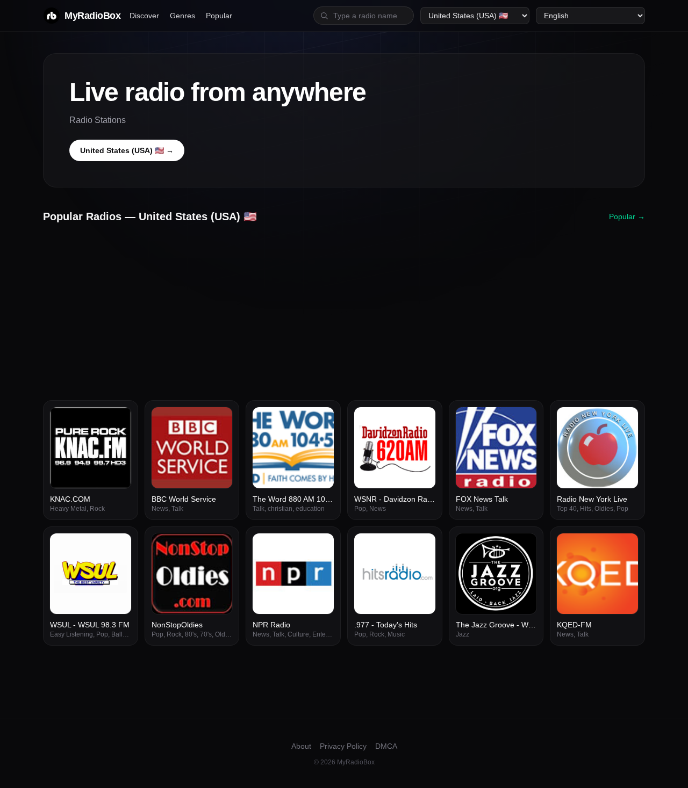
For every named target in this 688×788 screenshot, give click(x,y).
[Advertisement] (344, 308)
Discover (144, 15)
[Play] (117, 421)
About (301, 746)
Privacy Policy (343, 746)
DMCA (386, 746)
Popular (219, 15)
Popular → (627, 216)
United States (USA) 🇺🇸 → (127, 150)
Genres (182, 15)
